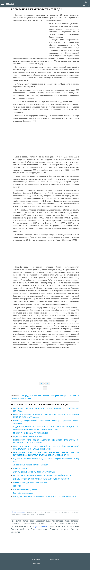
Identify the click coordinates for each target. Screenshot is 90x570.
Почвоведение (41, 515)
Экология (15, 532)
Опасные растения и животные (63, 526)
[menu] (2, 3)
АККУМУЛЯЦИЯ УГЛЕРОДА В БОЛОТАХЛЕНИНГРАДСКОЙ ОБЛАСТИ (42, 475)
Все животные (71, 521)
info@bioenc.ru (55, 559)
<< (84, 5)
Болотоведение (18, 512)
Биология (16, 521)
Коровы (43, 523)
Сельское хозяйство (59, 529)
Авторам (36, 563)
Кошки (53, 523)
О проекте (36, 559)
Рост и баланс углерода (23, 493)
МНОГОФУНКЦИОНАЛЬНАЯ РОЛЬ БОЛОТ (30, 433)
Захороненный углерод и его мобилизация (30, 465)
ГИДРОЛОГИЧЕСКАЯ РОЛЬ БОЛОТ (28, 437)
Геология (15, 523)
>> (88, 5)
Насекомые (25, 526)
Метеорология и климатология (39, 512)
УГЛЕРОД (17, 486)
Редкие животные (39, 529)
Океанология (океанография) (22, 515)
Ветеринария (28, 521)
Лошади (14, 526)
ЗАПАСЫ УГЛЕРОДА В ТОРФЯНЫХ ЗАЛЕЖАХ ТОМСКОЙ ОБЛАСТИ (41, 479)
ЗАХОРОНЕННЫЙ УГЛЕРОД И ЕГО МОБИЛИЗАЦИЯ (34, 472)
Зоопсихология (29, 523)
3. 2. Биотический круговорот (25, 490)
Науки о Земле (40, 526)
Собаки (74, 529)
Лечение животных (68, 523)
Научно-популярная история (66, 512)
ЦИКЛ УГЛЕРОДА (20, 468)
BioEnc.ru (10, 3)
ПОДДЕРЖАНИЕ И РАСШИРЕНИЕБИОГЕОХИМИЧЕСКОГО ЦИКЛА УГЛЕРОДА (45, 497)
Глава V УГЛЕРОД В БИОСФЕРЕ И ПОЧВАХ (30, 482)
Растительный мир (20, 529)
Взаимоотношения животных (49, 521)
